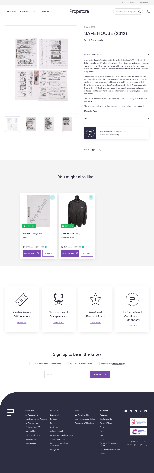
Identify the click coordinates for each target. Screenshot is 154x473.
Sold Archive (31, 431)
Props (52, 423)
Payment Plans (106, 423)
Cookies (130, 445)
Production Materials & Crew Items (59, 444)
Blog (101, 435)
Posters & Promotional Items (61, 435)
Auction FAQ (31, 443)
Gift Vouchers (105, 427)
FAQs (102, 431)
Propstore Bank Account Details (109, 444)
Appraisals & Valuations (84, 423)
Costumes (54, 427)
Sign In (133, 2)
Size (86, 118)
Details (48, 253)
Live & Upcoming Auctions (36, 419)
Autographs (54, 449)
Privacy (144, 445)
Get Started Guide (33, 435)
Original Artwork (56, 431)
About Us (103, 415)
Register (144, 2)
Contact (124, 2)
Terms (137, 445)
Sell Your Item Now (82, 415)
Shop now (21, 322)
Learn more (58, 322)
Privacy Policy (118, 363)
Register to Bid (31, 439)
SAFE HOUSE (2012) (105, 33)
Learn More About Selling (85, 419)
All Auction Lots (32, 423)
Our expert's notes (93, 55)
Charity (102, 453)
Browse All (54, 415)
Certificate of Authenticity (110, 449)
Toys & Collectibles (57, 439)
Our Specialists (106, 419)
